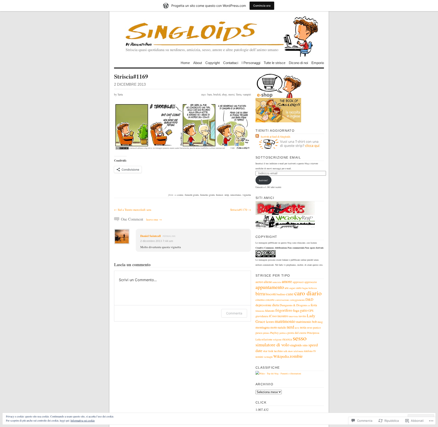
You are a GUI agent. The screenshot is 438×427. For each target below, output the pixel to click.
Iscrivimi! (263, 180)
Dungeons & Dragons (293, 305)
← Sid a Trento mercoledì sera (132, 210)
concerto (269, 299)
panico (317, 327)
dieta (275, 304)
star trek (268, 351)
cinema (260, 300)
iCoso (273, 316)
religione (277, 339)
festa (314, 305)
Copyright (212, 62)
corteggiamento (297, 299)
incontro (282, 316)
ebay (224, 94)
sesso (300, 337)
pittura (266, 332)
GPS (310, 311)
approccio (310, 282)
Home (185, 62)
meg (320, 322)
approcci (298, 282)
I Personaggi (251, 62)
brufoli (217, 94)
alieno (268, 281)
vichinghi (268, 356)
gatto (304, 310)
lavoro (270, 321)
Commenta (234, 313)
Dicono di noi (298, 62)
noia (303, 327)
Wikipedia (281, 356)
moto (273, 327)
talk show (288, 351)
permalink (169, 236)
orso (309, 327)
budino (280, 294)
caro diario (308, 293)
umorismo (235, 194)
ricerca (287, 339)
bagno (305, 288)
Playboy (274, 332)
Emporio (317, 62)
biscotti (271, 293)
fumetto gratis (207, 194)
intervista (293, 316)
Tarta (120, 94)
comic (180, 194)
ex (309, 305)
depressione (263, 305)
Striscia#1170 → (240, 210)
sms (305, 345)
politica (283, 332)
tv (314, 351)
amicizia (277, 282)
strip (226, 194)
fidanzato (270, 310)
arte (287, 288)
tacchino (278, 351)
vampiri (247, 94)
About (197, 62)
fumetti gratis (192, 194)
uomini (259, 356)
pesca (259, 333)
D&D (309, 299)
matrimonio (285, 321)
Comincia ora (262, 5)
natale (282, 327)
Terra (238, 94)
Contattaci (230, 62)
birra (260, 293)
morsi (231, 94)
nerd (290, 327)
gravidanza (262, 316)
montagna (263, 327)
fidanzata (260, 310)
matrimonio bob (306, 321)
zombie (296, 356)
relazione (266, 339)
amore (287, 281)
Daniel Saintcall (150, 236)
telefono (308, 351)
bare (209, 94)
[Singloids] (219, 36)
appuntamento (270, 287)
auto (299, 288)
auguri (292, 288)
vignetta (246, 194)
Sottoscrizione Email (278, 157)
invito (302, 316)
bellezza (313, 288)
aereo (259, 281)
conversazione (282, 299)
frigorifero (283, 310)
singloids (296, 345)
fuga (296, 310)
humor (219, 194)
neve (297, 327)
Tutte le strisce (274, 62)
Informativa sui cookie (82, 420)
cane (290, 293)
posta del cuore (296, 333)
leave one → (154, 219)
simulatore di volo (272, 344)
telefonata (298, 351)
